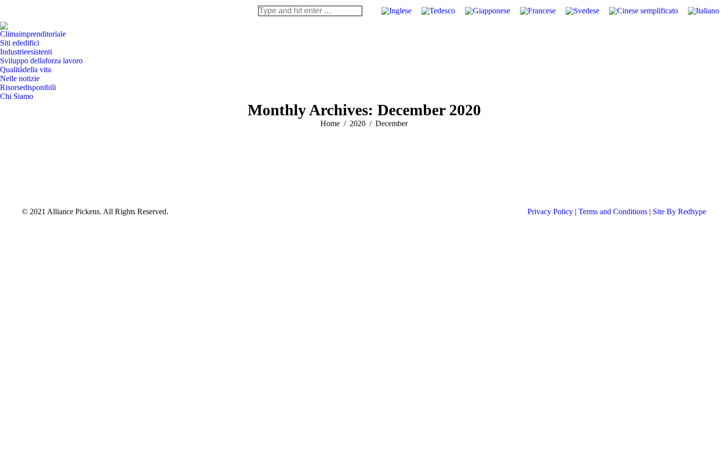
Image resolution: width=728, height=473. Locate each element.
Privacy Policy (550, 211)
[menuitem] (33, 34)
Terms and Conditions (612, 211)
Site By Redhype (679, 211)
